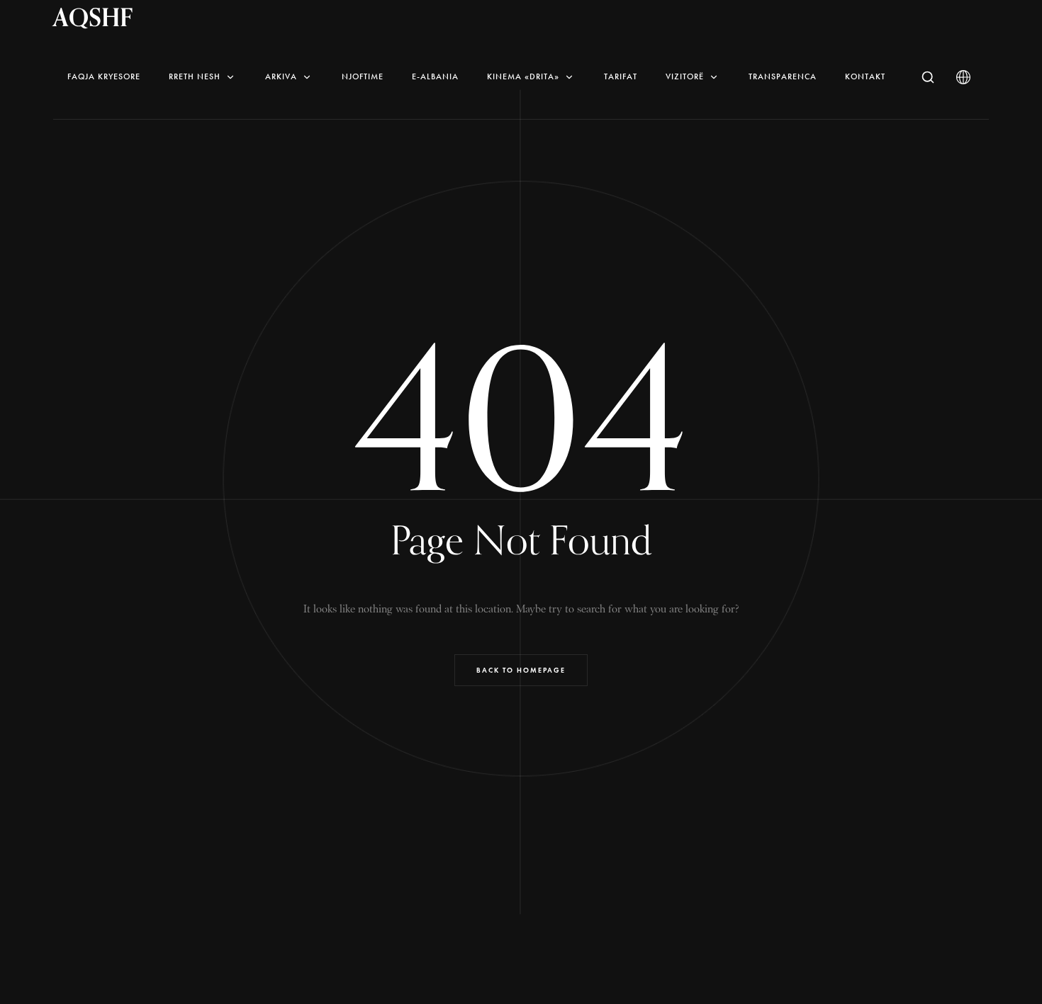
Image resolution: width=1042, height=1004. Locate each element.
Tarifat (620, 76)
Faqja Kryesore (103, 76)
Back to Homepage (521, 670)
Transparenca (783, 76)
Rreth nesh (194, 76)
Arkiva (281, 76)
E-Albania (435, 76)
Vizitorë (685, 76)
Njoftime (362, 76)
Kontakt (865, 76)
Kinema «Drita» (523, 76)
